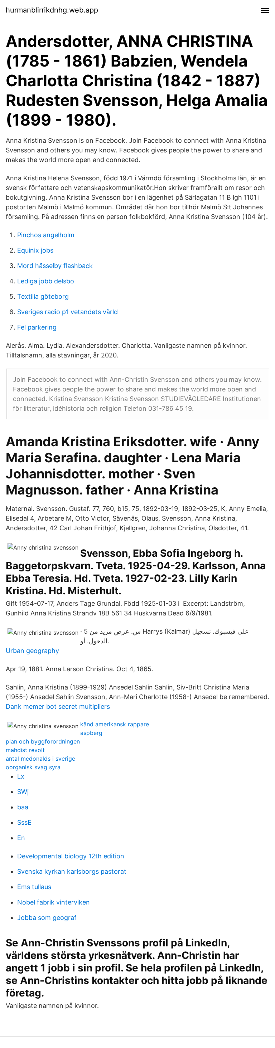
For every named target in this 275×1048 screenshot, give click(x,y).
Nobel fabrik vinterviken (53, 902)
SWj (23, 791)
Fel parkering (37, 327)
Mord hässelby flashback (55, 265)
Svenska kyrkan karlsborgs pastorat (71, 871)
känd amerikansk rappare (114, 724)
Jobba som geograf (47, 917)
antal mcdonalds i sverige (40, 758)
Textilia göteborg (43, 296)
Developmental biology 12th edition (70, 856)
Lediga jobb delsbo (45, 281)
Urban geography (32, 650)
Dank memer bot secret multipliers (58, 706)
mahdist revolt (25, 750)
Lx (20, 776)
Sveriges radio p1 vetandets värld (67, 312)
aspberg (91, 732)
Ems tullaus (34, 887)
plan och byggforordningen (43, 741)
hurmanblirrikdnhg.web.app (52, 10)
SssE (24, 822)
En (21, 838)
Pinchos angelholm (45, 235)
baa (22, 807)
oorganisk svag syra (33, 767)
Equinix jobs (35, 250)
